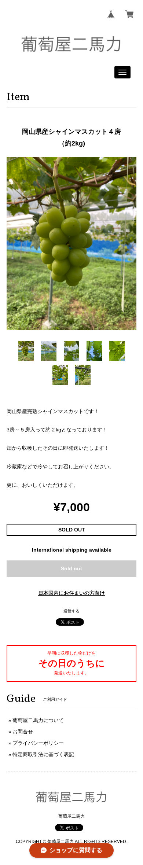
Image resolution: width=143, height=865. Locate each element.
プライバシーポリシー (38, 743)
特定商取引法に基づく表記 (43, 754)
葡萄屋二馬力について (38, 720)
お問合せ (22, 732)
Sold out (71, 568)
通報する (71, 611)
